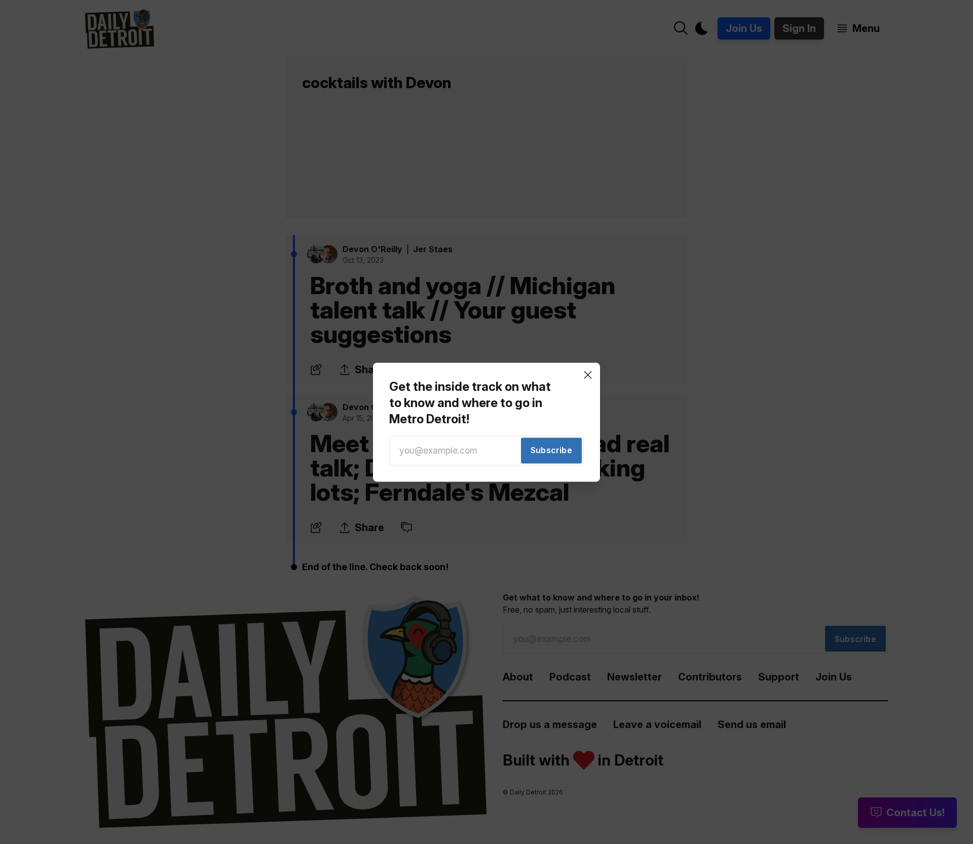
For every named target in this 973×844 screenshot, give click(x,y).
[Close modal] (588, 375)
